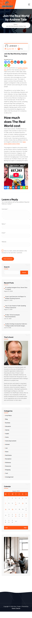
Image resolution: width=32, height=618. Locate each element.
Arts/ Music (8, 415)
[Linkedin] (15, 62)
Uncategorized (9, 477)
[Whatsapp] (5, 65)
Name (4, 224)
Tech (6, 473)
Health (7, 433)
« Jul (6, 527)
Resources (8, 466)
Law (6, 448)
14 (5, 509)
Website (4, 241)
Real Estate (8, 455)
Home (15, 24)
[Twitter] (8, 62)
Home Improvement (10, 441)
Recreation (8, 459)
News (6, 451)
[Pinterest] (18, 62)
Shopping (7, 469)
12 (22, 503)
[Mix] (24, 62)
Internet (7, 444)
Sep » (25, 527)
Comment (5, 209)
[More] (8, 65)
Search (7, 267)
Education (8, 426)
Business (7, 422)
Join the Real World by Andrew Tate (16, 26)
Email (4, 233)
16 (12, 509)
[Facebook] (5, 62)
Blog (21, 49)
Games (7, 430)
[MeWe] (21, 62)
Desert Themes (16, 608)
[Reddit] (12, 62)
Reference (8, 462)
